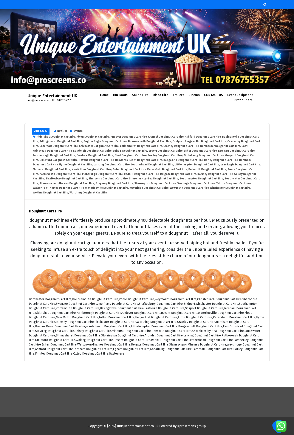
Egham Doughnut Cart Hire (130, 150)
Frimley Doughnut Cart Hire (165, 155)
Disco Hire (160, 95)
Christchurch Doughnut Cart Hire (141, 146)
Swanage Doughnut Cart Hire (196, 183)
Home (104, 95)
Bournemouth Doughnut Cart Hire (149, 141)
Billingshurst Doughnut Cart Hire (60, 141)
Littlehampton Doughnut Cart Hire (197, 164)
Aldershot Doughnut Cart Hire (56, 136)
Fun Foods (120, 95)
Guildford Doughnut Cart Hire (58, 160)
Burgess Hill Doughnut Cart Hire (205, 141)
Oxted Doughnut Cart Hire (129, 169)
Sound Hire (140, 95)
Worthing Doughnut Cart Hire (88, 192)
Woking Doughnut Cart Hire (50, 192)
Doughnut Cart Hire (45, 211)
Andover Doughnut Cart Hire (129, 136)
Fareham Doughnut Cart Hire (236, 150)
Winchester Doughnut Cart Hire (230, 187)
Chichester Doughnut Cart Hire (99, 146)
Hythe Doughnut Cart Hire (75, 164)
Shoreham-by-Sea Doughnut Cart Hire (153, 178)
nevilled (62, 130)
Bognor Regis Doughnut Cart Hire (105, 141)
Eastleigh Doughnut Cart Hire (92, 150)
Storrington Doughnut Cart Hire (155, 183)
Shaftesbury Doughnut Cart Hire (66, 178)
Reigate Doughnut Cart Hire (178, 174)
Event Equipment (240, 95)
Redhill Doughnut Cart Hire (141, 174)
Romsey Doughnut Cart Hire (215, 174)
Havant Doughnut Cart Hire (96, 160)
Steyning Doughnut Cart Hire (114, 183)
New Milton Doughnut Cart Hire (91, 169)
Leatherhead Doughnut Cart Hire (152, 164)
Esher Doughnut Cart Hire (200, 150)
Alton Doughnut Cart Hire (93, 136)
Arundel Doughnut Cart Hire (166, 136)
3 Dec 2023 (40, 130)
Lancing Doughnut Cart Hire (112, 164)
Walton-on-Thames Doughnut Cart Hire (58, 187)
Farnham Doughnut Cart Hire (94, 155)
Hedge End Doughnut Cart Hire (183, 160)
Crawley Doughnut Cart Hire (181, 146)
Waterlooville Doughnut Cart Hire (106, 187)
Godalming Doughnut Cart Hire (204, 155)
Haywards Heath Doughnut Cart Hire (138, 160)
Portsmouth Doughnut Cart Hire (60, 174)
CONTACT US (213, 95)
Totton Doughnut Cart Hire (233, 183)
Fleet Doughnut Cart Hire (131, 155)
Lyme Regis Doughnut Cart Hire (240, 164)
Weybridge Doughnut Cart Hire (149, 187)
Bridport (178, 141)
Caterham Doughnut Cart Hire (58, 146)
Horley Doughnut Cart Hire (221, 160)
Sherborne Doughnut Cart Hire (108, 178)
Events (78, 130)
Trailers (178, 95)
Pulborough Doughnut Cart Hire (102, 174)
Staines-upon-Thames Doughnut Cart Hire (66, 183)
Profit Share (243, 100)
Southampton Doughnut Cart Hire (201, 178)
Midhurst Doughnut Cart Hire (51, 169)
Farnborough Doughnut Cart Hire (54, 155)
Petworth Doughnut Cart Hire (207, 169)
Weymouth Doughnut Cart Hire (189, 187)
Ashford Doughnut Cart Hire (203, 136)
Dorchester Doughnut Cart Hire (220, 146)
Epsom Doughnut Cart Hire (166, 150)
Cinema (194, 95)
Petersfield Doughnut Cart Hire (167, 169)
